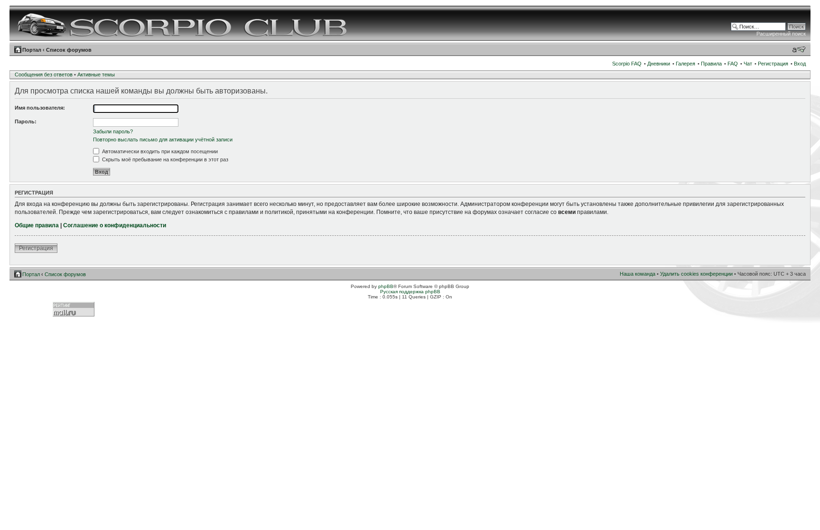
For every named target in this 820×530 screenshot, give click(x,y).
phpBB (385, 286)
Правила (711, 63)
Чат (748, 63)
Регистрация (773, 63)
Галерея (685, 63)
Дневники (658, 63)
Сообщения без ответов (44, 74)
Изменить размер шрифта (799, 49)
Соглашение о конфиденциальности (114, 225)
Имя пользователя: (40, 108)
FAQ (732, 63)
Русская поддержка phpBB (410, 291)
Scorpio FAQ (627, 63)
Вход (800, 63)
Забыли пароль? (113, 131)
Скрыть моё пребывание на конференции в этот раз (164, 159)
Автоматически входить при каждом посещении (159, 151)
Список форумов (69, 50)
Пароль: (26, 121)
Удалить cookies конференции (696, 274)
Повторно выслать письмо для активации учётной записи (163, 139)
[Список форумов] (183, 23)
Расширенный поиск (781, 34)
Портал (31, 50)
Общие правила (37, 225)
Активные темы (96, 74)
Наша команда (637, 274)
